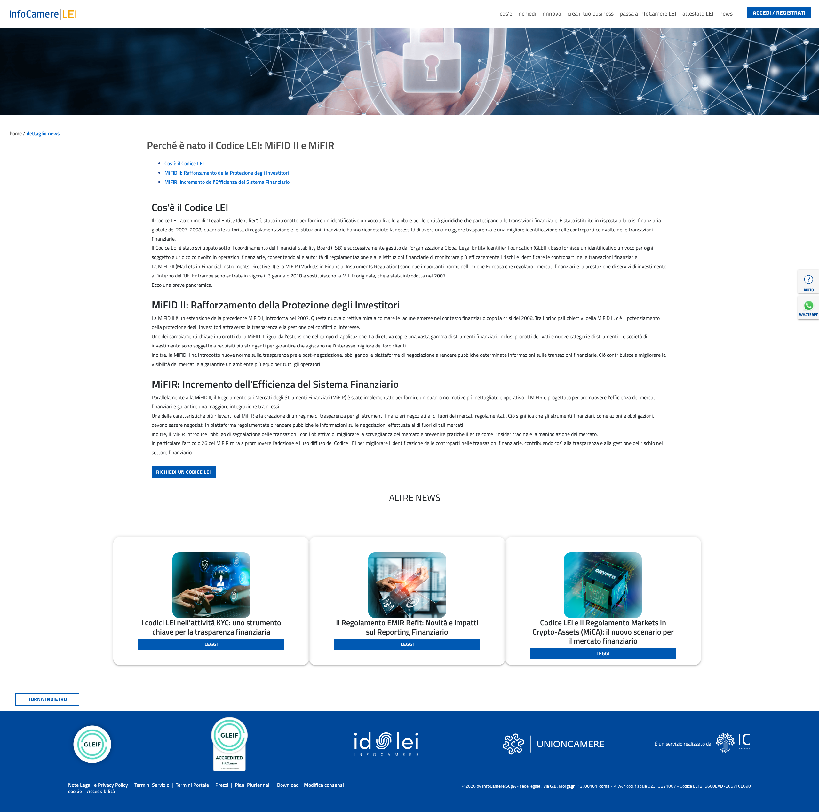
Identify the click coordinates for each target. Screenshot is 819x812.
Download (288, 785)
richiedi (527, 13)
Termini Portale (192, 785)
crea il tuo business (591, 13)
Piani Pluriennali (253, 785)
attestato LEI (697, 13)
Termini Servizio (151, 785)
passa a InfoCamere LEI (648, 13)
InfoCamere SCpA (499, 786)
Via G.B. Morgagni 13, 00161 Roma (576, 786)
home (16, 133)
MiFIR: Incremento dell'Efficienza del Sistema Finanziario (227, 182)
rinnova (552, 13)
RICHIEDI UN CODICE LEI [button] (183, 472)
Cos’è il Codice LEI (184, 163)
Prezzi (221, 785)
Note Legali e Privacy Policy (98, 785)
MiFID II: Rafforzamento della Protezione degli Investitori (226, 172)
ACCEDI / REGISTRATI (779, 12)
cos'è (506, 13)
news (726, 13)
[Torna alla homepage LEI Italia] (43, 14)
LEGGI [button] (211, 644)
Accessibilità (101, 791)
